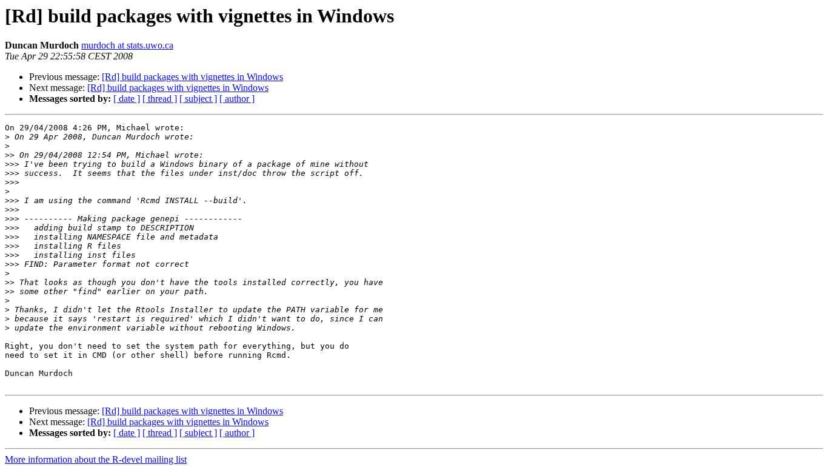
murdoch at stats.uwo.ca (127, 45)
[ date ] (126, 98)
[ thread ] (159, 98)
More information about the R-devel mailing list (96, 459)
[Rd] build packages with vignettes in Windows (192, 77)
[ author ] (237, 98)
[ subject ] (198, 98)
